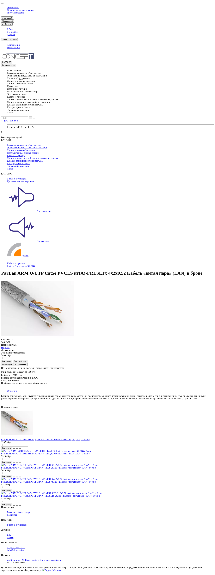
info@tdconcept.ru (15, 12)
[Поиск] (34, 118)
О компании (13, 7)
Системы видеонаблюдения (21, 150)
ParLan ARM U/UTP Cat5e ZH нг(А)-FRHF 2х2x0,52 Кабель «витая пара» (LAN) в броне (45, 439)
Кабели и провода (16, 155)
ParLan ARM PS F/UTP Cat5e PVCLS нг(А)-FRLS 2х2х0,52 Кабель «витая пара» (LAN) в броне (48, 467)
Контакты (12, 515)
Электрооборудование (18, 166)
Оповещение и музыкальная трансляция (27, 147)
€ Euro (10, 29)
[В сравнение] (20, 448)
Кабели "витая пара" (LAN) (21, 266)
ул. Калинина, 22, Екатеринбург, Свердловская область (34, 560)
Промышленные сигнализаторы (23, 153)
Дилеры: (5, 530)
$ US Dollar (12, 32)
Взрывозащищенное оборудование (24, 145)
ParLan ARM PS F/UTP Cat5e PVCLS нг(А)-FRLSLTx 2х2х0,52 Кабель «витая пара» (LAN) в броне (50, 496)
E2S (9, 535)
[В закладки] (17, 448)
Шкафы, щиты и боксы (18, 163)
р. (6, 24)
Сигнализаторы (44, 211)
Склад (10, 168)
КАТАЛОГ (6, 62)
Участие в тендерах (16, 178)
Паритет (5, 347)
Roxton (25, 255)
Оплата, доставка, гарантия (20, 10)
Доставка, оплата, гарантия (20, 181)
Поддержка (6, 520)
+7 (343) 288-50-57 (10, 120)
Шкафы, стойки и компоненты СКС (25, 161)
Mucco (10, 537)
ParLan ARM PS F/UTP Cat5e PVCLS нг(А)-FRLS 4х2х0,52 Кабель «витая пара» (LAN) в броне (48, 482)
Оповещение (43, 241)
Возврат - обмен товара (18, 512)
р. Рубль (11, 34)
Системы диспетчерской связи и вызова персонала (32, 158)
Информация (7, 507)
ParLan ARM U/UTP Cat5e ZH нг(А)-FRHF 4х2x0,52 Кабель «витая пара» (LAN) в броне (45, 453)
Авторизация (13, 45)
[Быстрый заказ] (14, 448)
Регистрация (13, 47)
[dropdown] (2, 3)
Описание (12, 391)
